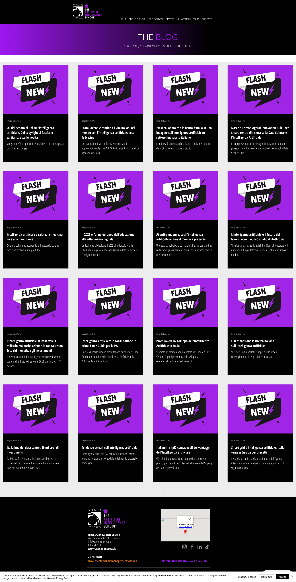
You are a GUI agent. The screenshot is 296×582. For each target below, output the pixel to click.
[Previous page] (128, 490)
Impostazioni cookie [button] (246, 576)
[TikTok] (207, 547)
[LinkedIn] (200, 547)
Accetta (282, 576)
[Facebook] (192, 547)
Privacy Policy (63, 578)
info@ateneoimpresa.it (99, 541)
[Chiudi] (292, 577)
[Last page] (174, 490)
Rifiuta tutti (266, 576)
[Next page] (167, 490)
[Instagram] (184, 547)
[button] (137, 17)
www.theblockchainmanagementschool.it (112, 561)
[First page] (122, 490)
